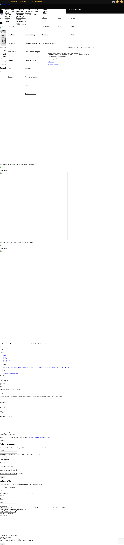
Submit (2, 477)
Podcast (5, 358)
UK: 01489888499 (12, 1)
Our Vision (11, 26)
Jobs (70, 9)
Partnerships (46, 26)
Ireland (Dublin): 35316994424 (26, 367)
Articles (44, 18)
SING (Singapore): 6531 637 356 (60, 367)
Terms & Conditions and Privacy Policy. (39, 437)
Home (2, 9)
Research (45, 35)
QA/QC (27, 85)
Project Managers (31, 77)
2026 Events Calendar (49, 43)
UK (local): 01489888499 (10, 367)
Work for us (12, 52)
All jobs (73, 18)
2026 (59, 26)
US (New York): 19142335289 (43, 367)
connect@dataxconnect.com (10, 373)
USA (9, 68)
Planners (28, 68)
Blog (4, 355)
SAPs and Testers (30, 94)
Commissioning (30, 35)
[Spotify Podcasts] (2, 27)
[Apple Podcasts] (1, 27)
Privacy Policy (7, 360)
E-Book (5, 361)
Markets (10, 60)
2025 (59, 18)
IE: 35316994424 (25, 1)
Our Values (11, 43)
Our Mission (11, 35)
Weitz (72, 35)
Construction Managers (32, 43)
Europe (10, 77)
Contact (78, 9)
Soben (73, 26)
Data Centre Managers (32, 52)
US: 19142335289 (37, 1)
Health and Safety (31, 60)
